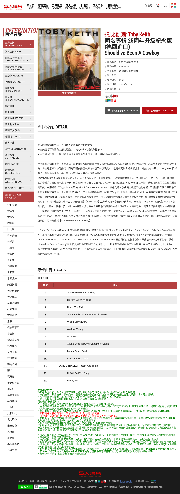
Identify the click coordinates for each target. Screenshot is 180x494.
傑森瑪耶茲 (13, 327)
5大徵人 (53, 481)
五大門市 (98, 6)
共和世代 (12, 413)
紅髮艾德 (12, 309)
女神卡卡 (12, 352)
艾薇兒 (10, 217)
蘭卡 (9, 370)
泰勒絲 (10, 438)
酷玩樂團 (12, 284)
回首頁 (30, 6)
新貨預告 (43, 6)
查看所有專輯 (69, 93)
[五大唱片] (90, 474)
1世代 (10, 407)
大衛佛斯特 (13, 290)
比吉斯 (10, 229)
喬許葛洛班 (13, 339)
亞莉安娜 (12, 204)
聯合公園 (12, 364)
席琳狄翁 (12, 266)
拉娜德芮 (12, 358)
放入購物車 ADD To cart (162, 111)
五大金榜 (71, 6)
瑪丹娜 (10, 376)
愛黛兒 (10, 211)
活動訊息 (57, 6)
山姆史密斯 (13, 425)
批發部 (84, 6)
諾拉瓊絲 (12, 401)
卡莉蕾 (10, 272)
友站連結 (76, 481)
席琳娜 (10, 431)
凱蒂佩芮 (12, 346)
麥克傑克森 (13, 382)
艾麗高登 (12, 315)
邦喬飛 (10, 241)
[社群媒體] (125, 481)
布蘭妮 (10, 223)
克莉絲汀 (12, 260)
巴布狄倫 (12, 235)
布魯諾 (10, 248)
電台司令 (12, 419)
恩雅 (9, 321)
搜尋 (149, 5)
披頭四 (10, 254)
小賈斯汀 (12, 333)
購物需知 (113, 6)
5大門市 (22, 481)
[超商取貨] (100, 481)
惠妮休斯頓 (13, 444)
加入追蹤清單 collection (125, 111)
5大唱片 (13, 7)
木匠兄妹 (12, 278)
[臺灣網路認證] (152, 481)
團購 (32, 481)
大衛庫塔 (12, 297)
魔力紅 (10, 389)
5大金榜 (65, 481)
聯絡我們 (42, 481)
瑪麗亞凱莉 (13, 395)
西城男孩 (12, 450)
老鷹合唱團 (13, 303)
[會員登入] (165, 5)
